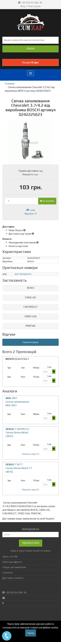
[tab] (30, 288)
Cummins (7, 572)
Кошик (30, 62)
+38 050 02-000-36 (31, 2)
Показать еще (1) (30, 454)
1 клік (31, 210)
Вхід (22, 6)
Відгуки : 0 (30, 213)
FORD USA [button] (30, 316)
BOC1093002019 (23, 274)
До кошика (48, 201)
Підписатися (30, 542)
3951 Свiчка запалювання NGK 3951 (17, 402)
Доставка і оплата (12, 577)
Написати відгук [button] (30, 342)
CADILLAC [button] (30, 297)
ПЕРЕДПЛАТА (30, 529)
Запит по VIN (9, 556)
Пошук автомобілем (14, 567)
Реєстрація (34, 6)
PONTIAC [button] (30, 325)
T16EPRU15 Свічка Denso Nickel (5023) (17, 433)
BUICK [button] (30, 287)
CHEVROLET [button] (30, 306)
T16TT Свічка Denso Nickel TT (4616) (19, 468)
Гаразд (30, 633)
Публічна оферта (12, 561)
